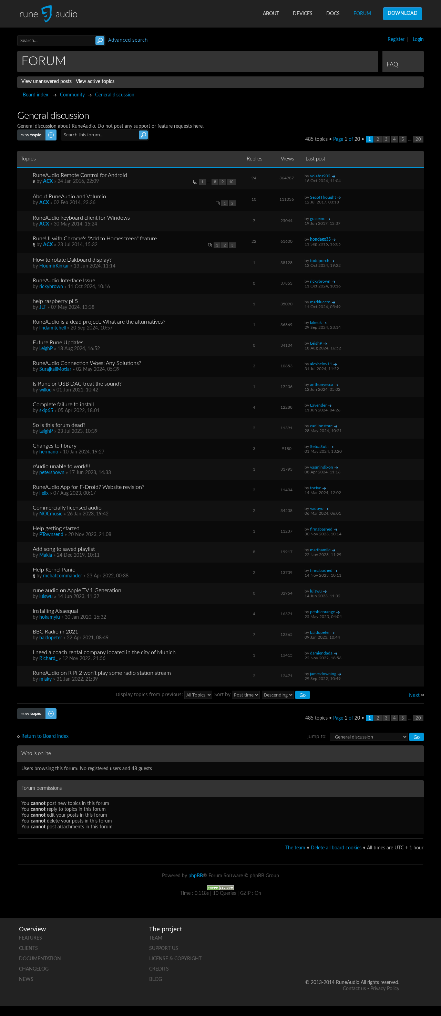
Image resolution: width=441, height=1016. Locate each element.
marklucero (320, 302)
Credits (159, 969)
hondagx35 (320, 239)
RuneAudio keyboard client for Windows (81, 218)
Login (418, 39)
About (271, 13)
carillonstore (321, 426)
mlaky (45, 679)
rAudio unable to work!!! (61, 466)
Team (155, 938)
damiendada (321, 653)
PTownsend (51, 534)
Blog (155, 979)
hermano (48, 452)
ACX (48, 181)
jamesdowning (323, 674)
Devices (302, 13)
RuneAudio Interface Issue (64, 280)
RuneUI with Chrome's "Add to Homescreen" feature (95, 238)
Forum (362, 13)
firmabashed (321, 529)
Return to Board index (45, 736)
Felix (44, 493)
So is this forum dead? (59, 425)
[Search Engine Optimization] (220, 887)
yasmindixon (321, 467)
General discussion (114, 95)
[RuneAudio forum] (341, 960)
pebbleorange (322, 612)
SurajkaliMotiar (55, 369)
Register (396, 39)
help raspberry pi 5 (55, 301)
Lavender (318, 405)
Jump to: (317, 736)
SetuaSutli (319, 446)
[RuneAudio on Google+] (393, 936)
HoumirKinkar (54, 266)
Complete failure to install (63, 404)
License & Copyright (175, 958)
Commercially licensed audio (67, 508)
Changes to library (54, 446)
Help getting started (56, 528)
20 (418, 139)
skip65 (46, 410)
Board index (35, 95)
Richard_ (48, 658)
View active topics (95, 81)
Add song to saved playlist (64, 549)
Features (30, 938)
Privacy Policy (384, 988)
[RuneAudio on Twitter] (367, 936)
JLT (42, 307)
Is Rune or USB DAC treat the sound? (77, 384)
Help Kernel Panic (54, 570)
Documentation (40, 958)
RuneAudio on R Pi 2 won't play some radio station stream (102, 673)
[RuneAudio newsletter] (393, 960)
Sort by (223, 694)
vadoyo (317, 508)
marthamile (320, 550)
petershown (51, 472)
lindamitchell (52, 328)
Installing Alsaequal (55, 611)
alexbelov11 (321, 364)
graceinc (317, 219)
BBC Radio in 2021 (55, 632)
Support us (163, 948)
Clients (28, 948)
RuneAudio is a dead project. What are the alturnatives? (99, 322)
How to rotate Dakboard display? (72, 260)
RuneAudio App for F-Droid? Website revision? (88, 487)
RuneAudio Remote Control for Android (80, 175)
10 (231, 182)
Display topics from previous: (150, 694)
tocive (315, 488)
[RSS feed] (367, 960)
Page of (346, 139)
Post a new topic (35, 132)
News (26, 979)
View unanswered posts (46, 81)
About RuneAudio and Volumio (69, 196)
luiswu (46, 596)
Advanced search (128, 39)
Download (403, 13)
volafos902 (320, 176)
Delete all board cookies (336, 848)
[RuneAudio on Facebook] (341, 936)
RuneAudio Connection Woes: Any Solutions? (87, 363)
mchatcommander (62, 576)
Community (72, 95)
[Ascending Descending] (286, 694)
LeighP (46, 348)
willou (45, 390)
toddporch (319, 261)
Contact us (354, 988)
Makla (45, 555)
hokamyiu (49, 617)
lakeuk (316, 323)
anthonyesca (321, 385)
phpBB (195, 875)
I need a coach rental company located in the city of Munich (104, 652)
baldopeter (50, 638)
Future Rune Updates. (59, 342)
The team (295, 848)
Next (414, 695)
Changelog (34, 969)
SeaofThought (323, 197)
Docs (333, 13)
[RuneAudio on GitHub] (315, 936)
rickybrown (51, 286)
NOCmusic (50, 514)
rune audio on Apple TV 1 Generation (77, 590)
